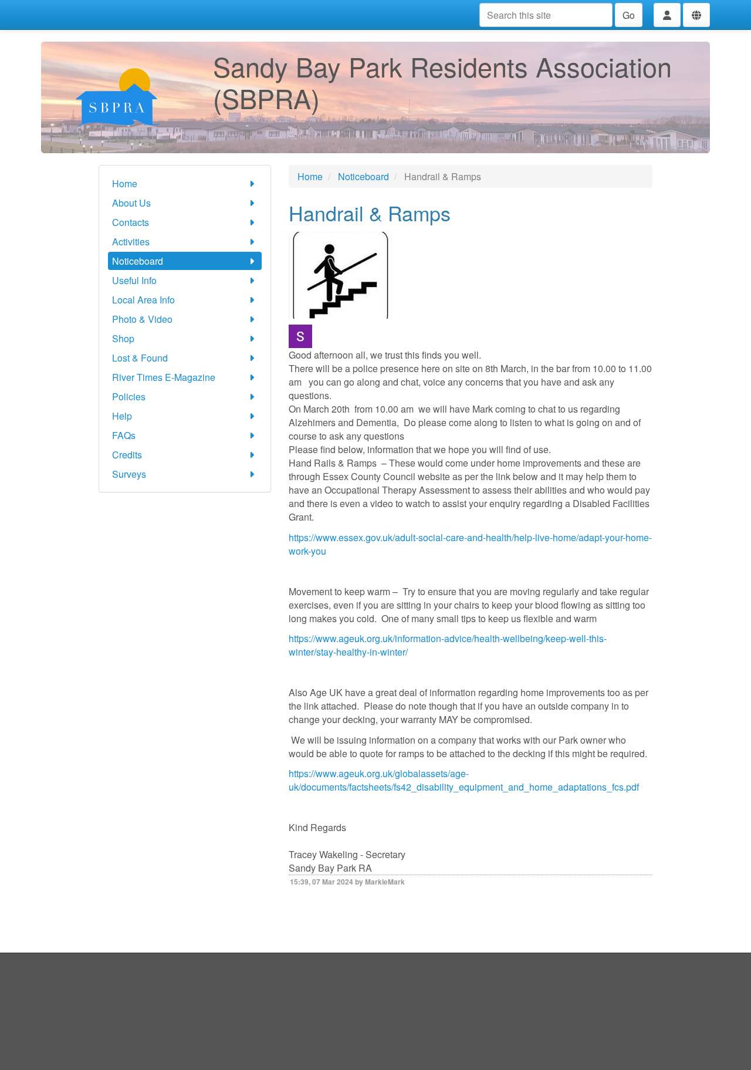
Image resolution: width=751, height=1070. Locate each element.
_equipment (478, 787)
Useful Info (134, 280)
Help (122, 416)
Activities (131, 241)
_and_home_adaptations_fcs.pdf (571, 787)
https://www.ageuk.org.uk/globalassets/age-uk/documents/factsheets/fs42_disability (379, 780)
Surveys (129, 474)
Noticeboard (137, 261)
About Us (131, 203)
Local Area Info (143, 299)
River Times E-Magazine (163, 377)
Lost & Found (140, 357)
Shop (123, 338)
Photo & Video (142, 319)
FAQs (124, 435)
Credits (127, 454)
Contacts (130, 222)
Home (124, 183)
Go (629, 15)
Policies (129, 396)
